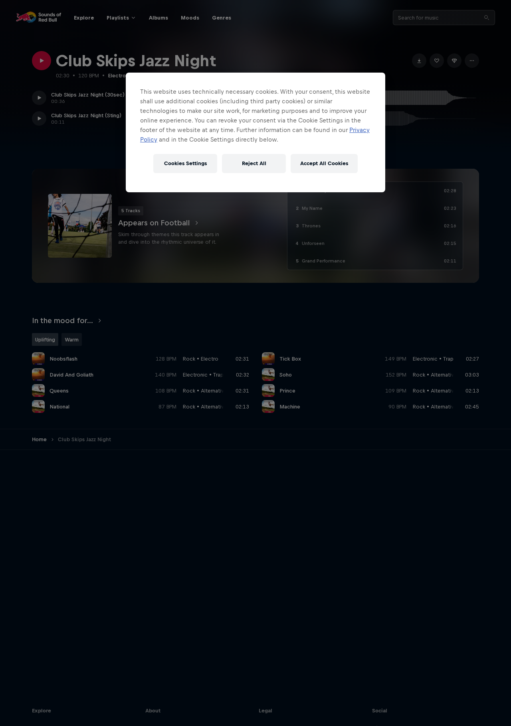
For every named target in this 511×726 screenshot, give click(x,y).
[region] (255, 132)
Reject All (254, 163)
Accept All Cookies (324, 163)
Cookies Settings (185, 163)
